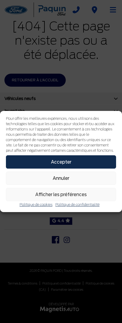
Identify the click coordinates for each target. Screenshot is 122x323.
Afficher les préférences (61, 194)
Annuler (61, 178)
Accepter (61, 162)
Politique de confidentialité (77, 204)
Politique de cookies (36, 204)
